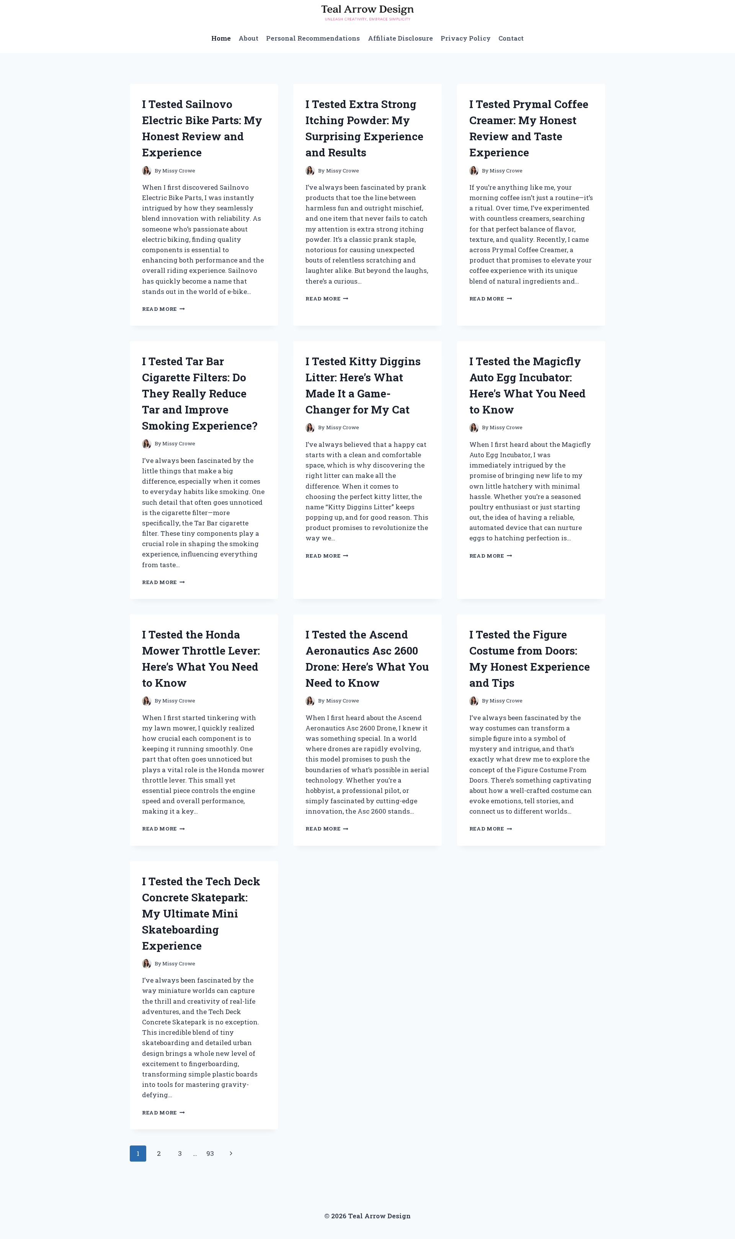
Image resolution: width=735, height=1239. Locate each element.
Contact (511, 38)
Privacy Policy (466, 38)
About (248, 38)
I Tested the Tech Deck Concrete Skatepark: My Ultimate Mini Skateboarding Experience (201, 913)
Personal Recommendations (313, 38)
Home (221, 38)
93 (210, 1153)
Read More (163, 308)
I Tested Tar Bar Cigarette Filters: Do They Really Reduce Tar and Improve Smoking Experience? (199, 393)
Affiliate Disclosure (400, 38)
